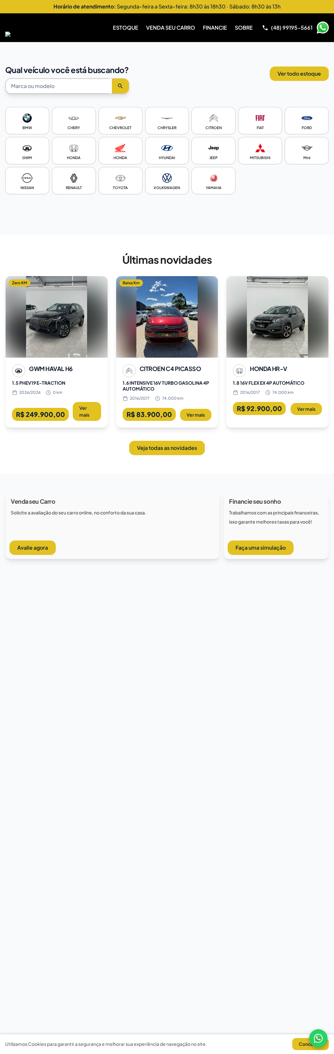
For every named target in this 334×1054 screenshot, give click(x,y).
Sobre (244, 27)
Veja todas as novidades (167, 447)
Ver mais (84, 411)
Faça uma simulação (260, 547)
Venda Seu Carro (170, 27)
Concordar (310, 1044)
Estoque (125, 27)
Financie (215, 27)
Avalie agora (32, 547)
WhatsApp (322, 27)
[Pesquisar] (120, 86)
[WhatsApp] (318, 1038)
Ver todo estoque (299, 73)
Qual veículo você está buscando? (67, 70)
